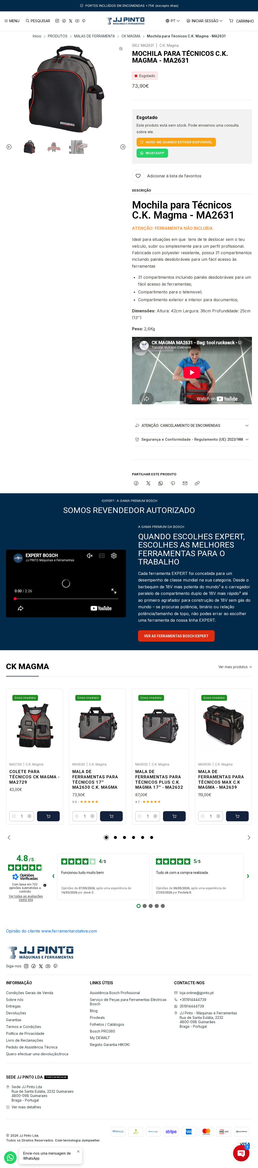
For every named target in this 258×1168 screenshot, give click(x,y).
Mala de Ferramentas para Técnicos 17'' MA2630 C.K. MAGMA (95, 779)
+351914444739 (193, 999)
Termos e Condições (23, 1026)
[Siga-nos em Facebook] (64, 21)
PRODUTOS (58, 36)
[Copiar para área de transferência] (197, 483)
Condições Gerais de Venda (29, 993)
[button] (106, 837)
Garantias (13, 1020)
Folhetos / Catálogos (107, 1024)
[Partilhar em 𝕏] (148, 483)
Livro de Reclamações (24, 1040)
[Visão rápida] (54, 724)
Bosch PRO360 (102, 1031)
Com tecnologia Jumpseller (77, 1140)
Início (37, 36)
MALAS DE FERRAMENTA (94, 36)
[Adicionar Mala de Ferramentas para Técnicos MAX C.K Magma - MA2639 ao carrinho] (237, 816)
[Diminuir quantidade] (14, 816)
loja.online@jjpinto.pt (197, 993)
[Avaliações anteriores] (53, 876)
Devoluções (16, 1013)
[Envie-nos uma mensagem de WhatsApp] (10, 1157)
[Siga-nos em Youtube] (77, 21)
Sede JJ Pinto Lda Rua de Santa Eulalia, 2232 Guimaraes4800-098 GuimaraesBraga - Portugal (43, 1093)
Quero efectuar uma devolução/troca (37, 1054)
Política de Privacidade (25, 1033)
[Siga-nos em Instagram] (57, 21)
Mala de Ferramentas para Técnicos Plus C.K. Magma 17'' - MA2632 (159, 779)
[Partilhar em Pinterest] (173, 483)
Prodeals (97, 1017)
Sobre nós (14, 999)
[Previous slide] (10, 147)
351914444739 (192, 1006)
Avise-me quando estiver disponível (179, 142)
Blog (94, 1011)
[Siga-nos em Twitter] (71, 21)
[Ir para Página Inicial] (124, 21)
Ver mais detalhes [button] (26, 1107)
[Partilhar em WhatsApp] (160, 483)
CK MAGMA (130, 36)
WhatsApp (155, 153)
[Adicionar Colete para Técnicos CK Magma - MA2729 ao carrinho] (48, 816)
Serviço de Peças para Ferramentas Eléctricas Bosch (128, 1001)
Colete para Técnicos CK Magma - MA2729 (34, 777)
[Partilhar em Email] (185, 483)
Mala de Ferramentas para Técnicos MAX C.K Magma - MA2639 (221, 779)
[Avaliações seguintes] (247, 876)
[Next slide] (122, 147)
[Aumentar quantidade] (29, 816)
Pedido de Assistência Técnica (31, 1047)
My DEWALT (100, 1038)
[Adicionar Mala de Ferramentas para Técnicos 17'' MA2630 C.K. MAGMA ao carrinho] (111, 816)
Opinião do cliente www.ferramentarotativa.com (51, 930)
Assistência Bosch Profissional (115, 993)
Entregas (13, 1006)
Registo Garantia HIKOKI (110, 1044)
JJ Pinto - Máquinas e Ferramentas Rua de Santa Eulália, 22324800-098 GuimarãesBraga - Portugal (208, 1020)
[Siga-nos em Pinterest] (84, 21)
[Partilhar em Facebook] (136, 483)
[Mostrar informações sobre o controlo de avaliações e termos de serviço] (45, 885)
